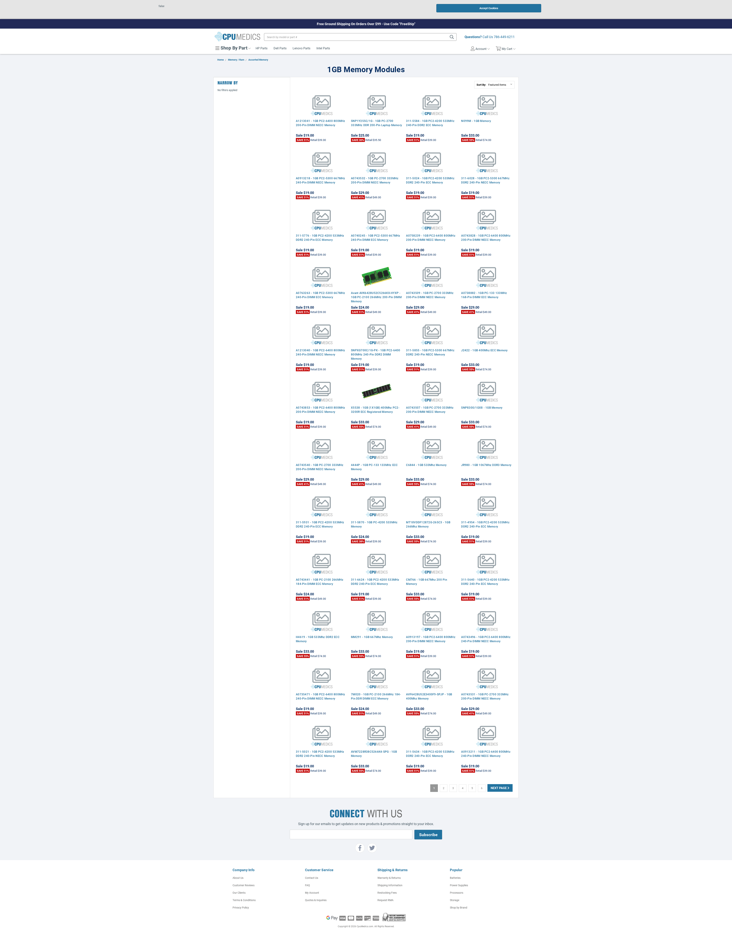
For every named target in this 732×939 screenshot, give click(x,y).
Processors (456, 892)
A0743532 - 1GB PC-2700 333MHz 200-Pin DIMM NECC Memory (374, 180)
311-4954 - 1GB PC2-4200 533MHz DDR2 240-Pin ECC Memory (485, 524)
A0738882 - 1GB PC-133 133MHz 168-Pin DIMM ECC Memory (484, 295)
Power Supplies (459, 885)
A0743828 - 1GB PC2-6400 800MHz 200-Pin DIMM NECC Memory (485, 238)
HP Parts (261, 48)
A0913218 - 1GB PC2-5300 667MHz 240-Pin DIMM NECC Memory (320, 180)
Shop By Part (233, 48)
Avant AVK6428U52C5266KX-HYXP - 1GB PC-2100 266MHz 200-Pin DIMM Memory (376, 297)
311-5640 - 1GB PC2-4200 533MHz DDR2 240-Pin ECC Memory (485, 582)
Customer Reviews (243, 885)
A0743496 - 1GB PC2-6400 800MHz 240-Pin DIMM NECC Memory (485, 639)
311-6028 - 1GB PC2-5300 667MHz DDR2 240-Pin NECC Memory (485, 180)
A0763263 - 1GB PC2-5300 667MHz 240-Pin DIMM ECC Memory (320, 295)
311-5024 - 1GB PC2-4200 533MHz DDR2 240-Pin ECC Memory (430, 180)
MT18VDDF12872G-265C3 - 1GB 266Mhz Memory (428, 524)
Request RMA (385, 900)
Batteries (455, 878)
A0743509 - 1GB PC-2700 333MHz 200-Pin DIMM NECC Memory (429, 295)
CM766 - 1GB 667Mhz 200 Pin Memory (426, 582)
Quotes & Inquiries (316, 900)
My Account (312, 892)
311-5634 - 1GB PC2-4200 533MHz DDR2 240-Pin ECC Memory (430, 754)
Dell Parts (280, 48)
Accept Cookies (488, 8)
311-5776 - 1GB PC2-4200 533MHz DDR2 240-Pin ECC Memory (320, 238)
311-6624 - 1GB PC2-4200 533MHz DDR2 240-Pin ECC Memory (375, 582)
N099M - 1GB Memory (476, 121)
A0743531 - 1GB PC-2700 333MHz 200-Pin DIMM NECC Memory (485, 696)
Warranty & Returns (389, 878)
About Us (238, 878)
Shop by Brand (458, 907)
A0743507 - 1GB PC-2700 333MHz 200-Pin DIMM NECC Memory (429, 410)
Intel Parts (323, 48)
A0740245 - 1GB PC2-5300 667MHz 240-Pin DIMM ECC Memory (375, 238)
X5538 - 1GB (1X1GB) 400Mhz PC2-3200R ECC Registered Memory (375, 410)
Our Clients (239, 892)
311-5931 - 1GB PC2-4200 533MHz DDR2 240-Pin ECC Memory (320, 524)
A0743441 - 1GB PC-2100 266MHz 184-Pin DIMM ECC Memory (319, 582)
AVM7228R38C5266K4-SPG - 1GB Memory (374, 754)
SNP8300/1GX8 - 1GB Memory (481, 407)
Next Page (499, 788)
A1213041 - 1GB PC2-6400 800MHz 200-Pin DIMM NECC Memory (320, 123)
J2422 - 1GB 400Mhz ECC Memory (484, 350)
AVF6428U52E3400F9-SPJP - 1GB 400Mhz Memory (429, 696)
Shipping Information (389, 885)
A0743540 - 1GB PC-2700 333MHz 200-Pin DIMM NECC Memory (319, 467)
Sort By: (481, 84)
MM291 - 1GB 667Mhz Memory (372, 637)
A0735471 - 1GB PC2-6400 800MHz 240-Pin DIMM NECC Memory (320, 696)
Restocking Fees (387, 892)
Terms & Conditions (244, 900)
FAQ (307, 885)
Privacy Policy (241, 907)
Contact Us (311, 878)
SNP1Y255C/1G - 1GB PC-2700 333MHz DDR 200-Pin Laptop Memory (376, 123)
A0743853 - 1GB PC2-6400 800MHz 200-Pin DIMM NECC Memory (320, 410)
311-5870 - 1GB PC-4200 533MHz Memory (374, 524)
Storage (454, 900)
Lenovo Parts (301, 48)
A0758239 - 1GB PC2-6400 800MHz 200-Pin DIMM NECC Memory (430, 238)
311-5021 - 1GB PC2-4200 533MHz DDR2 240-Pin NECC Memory (320, 754)
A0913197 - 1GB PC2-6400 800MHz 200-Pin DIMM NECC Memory (430, 639)
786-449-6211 (504, 36)
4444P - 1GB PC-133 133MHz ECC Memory (374, 467)
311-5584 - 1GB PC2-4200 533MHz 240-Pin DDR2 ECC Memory (430, 123)
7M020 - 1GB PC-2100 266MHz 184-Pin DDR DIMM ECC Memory (376, 696)
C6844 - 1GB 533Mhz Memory (426, 465)
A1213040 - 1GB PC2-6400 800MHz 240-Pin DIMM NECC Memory (320, 352)
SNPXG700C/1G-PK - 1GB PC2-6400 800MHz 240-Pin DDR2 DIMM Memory (375, 354)
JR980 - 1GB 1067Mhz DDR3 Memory (486, 465)
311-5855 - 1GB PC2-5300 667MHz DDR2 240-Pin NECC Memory (430, 352)
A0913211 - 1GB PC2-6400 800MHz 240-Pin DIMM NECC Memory (485, 754)
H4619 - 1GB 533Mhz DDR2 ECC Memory (318, 639)
